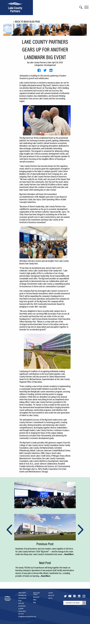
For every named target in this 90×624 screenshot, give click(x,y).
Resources (36, 597)
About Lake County (36, 593)
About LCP (51, 595)
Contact (50, 593)
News (34, 600)
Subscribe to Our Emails (72, 603)
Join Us (50, 598)
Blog (34, 602)
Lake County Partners (38, 62)
